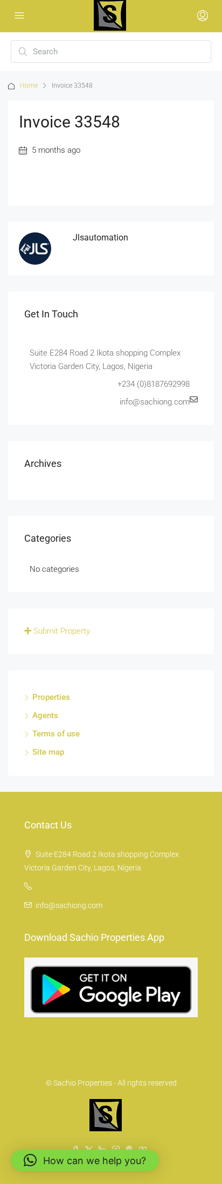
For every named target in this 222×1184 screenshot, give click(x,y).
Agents (45, 715)
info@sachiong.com (69, 905)
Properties (51, 697)
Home (29, 85)
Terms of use (56, 734)
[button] (85, 1160)
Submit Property (60, 631)
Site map (48, 752)
